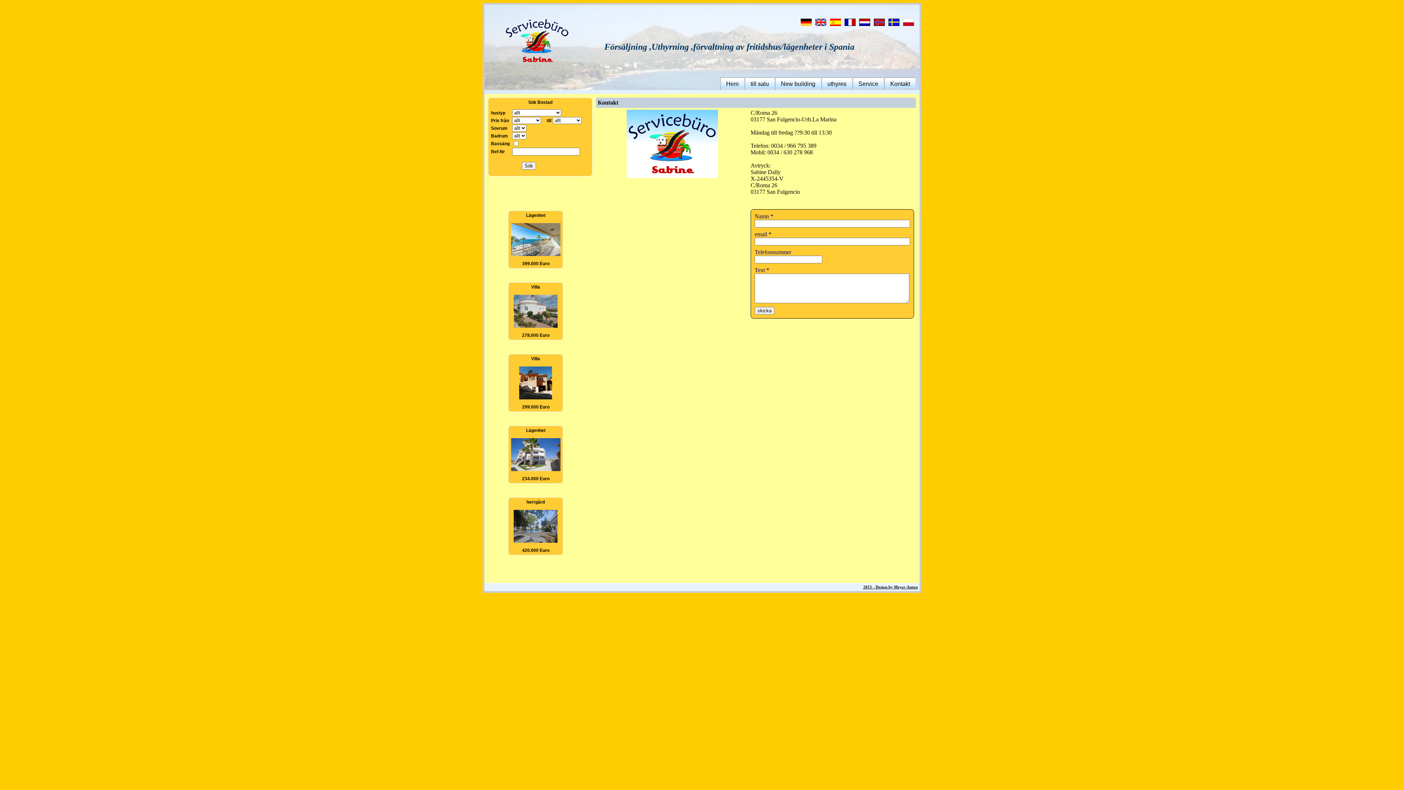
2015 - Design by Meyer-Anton (890, 587)
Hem (732, 84)
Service (868, 84)
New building (798, 84)
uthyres (836, 84)
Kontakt (900, 84)
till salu (760, 84)
